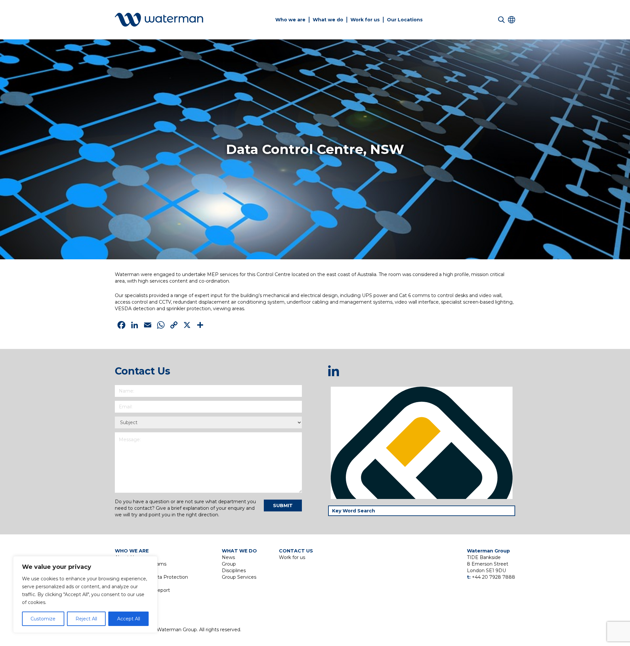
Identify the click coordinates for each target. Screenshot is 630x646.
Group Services (239, 577)
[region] (85, 594)
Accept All (128, 619)
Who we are (290, 20)
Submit (283, 505)
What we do (328, 20)
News (228, 557)
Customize (43, 619)
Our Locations (405, 20)
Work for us (365, 20)
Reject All (86, 619)
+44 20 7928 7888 (493, 577)
